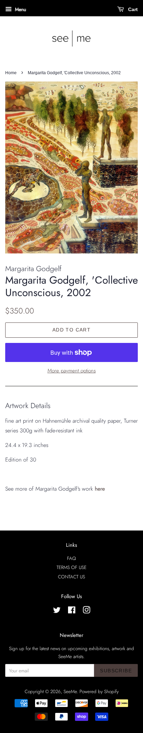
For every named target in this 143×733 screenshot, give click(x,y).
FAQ (71, 558)
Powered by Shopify (99, 691)
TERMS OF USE (71, 567)
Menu (20, 9)
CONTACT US (71, 576)
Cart (132, 9)
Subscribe (116, 670)
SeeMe (70, 691)
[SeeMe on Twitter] (57, 611)
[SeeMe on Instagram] (86, 611)
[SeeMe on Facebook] (72, 611)
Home (11, 72)
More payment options (72, 370)
